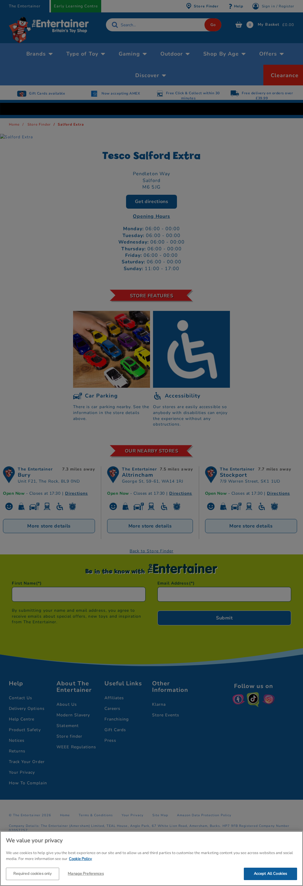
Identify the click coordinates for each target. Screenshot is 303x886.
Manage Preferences (86, 873)
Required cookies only (32, 873)
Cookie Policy (80, 858)
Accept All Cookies (270, 873)
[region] (151, 858)
